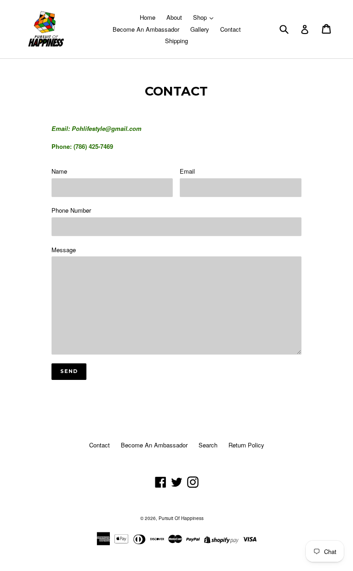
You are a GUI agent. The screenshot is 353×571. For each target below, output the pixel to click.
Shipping (176, 40)
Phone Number (71, 210)
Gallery (199, 29)
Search (208, 445)
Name (59, 171)
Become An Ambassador (146, 29)
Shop (201, 17)
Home (147, 17)
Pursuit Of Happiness (181, 518)
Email (187, 171)
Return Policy (246, 445)
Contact (230, 29)
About (174, 17)
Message (63, 249)
